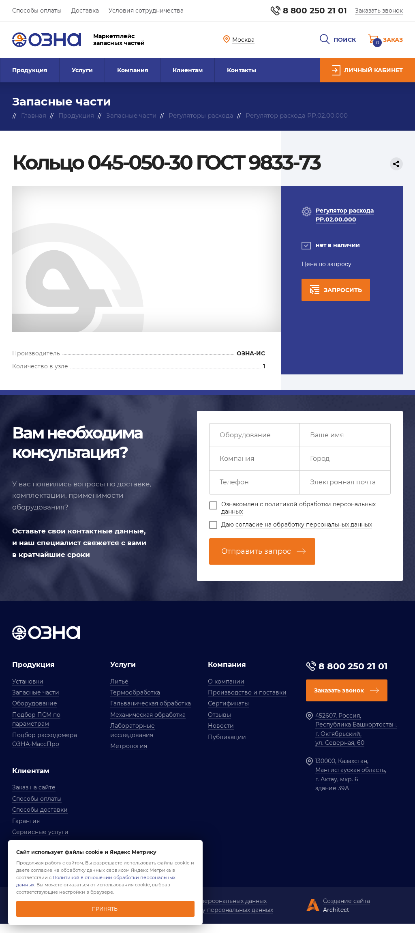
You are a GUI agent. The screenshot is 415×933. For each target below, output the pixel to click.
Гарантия (26, 821)
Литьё (119, 681)
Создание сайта (346, 901)
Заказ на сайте (34, 787)
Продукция (29, 70)
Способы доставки (40, 809)
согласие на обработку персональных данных (303, 524)
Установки (27, 681)
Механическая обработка (148, 714)
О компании (226, 681)
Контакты (241, 70)
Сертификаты (228, 703)
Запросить (343, 290)
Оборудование (34, 703)
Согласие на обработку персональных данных (204, 910)
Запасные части (35, 692)
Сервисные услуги (40, 832)
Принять (105, 909)
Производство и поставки (247, 692)
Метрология (128, 746)
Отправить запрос (256, 551)
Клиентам (188, 70)
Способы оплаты (37, 10)
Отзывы (219, 714)
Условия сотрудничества (146, 10)
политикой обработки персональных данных (298, 508)
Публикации (227, 737)
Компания (132, 70)
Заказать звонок (379, 10)
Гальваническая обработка (150, 703)
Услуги (82, 70)
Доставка (85, 10)
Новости (221, 725)
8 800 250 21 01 (315, 10)
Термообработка (135, 692)
